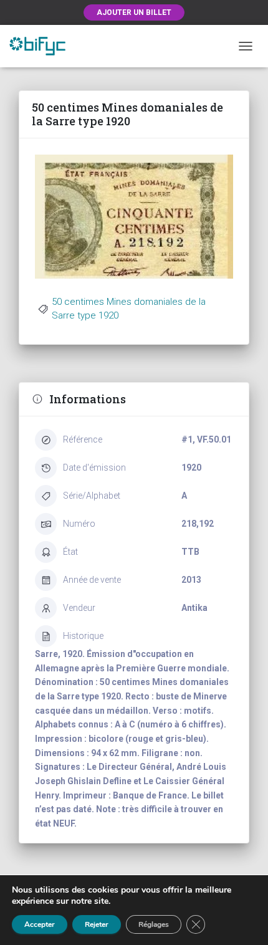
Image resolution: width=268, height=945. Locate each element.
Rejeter (96, 924)
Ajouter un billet (134, 12)
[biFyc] (42, 46)
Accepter (39, 924)
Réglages (153, 924)
